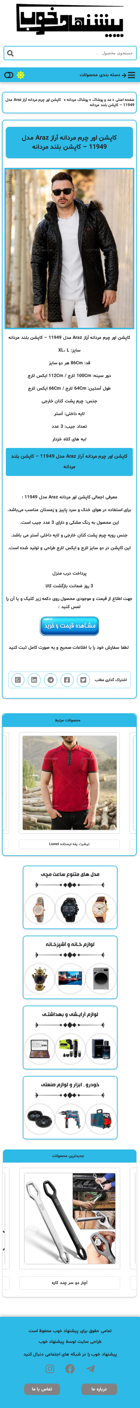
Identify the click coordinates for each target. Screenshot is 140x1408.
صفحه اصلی (125, 100)
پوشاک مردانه (77, 100)
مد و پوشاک (101, 100)
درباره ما (99, 1389)
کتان (59, 401)
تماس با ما (42, 1389)
